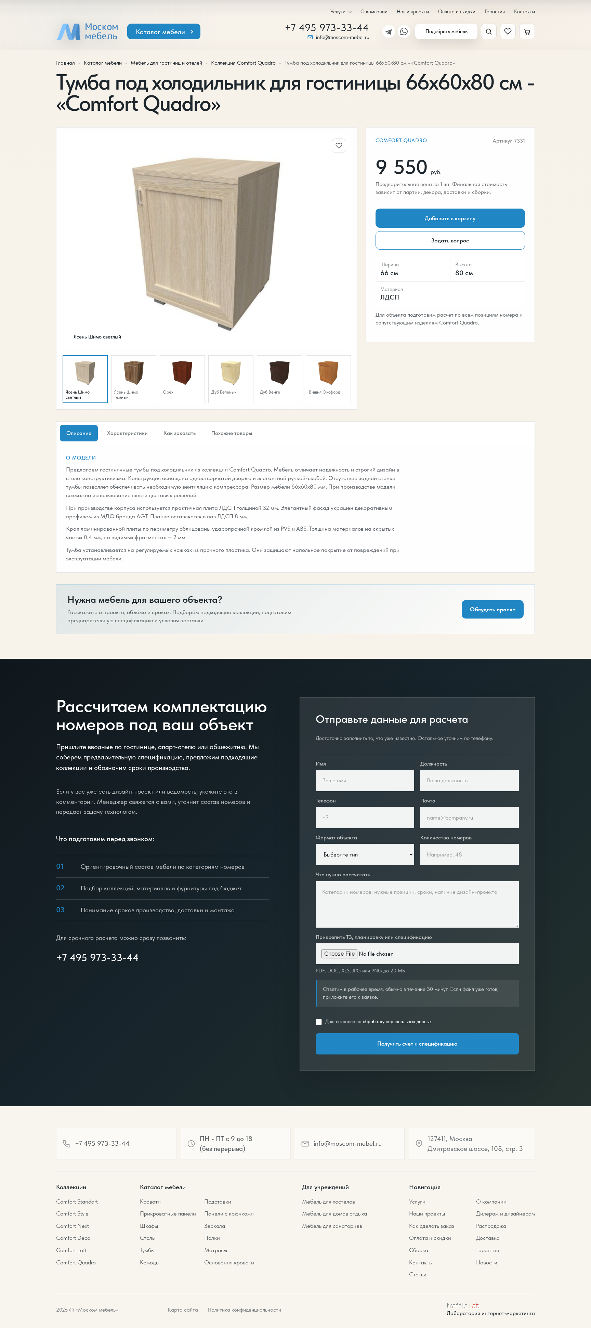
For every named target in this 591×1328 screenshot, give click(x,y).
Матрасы (215, 1250)
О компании (374, 11)
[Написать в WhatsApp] (404, 31)
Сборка (418, 1250)
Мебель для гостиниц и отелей (166, 62)
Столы (148, 1237)
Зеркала (214, 1225)
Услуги (337, 11)
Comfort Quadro (401, 140)
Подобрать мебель (446, 31)
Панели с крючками (229, 1213)
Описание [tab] (78, 433)
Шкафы (149, 1225)
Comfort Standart (77, 1201)
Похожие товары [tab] (231, 433)
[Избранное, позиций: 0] (508, 31)
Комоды (149, 1262)
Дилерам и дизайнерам (505, 1213)
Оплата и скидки (456, 11)
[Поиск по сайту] (489, 31)
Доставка (488, 1237)
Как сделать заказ (431, 1225)
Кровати (150, 1201)
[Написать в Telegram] (388, 31)
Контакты (524, 11)
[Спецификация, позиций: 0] (527, 31)
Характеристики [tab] (127, 433)
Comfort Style (72, 1213)
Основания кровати (229, 1262)
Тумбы (147, 1250)
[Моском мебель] (87, 31)
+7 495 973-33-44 (327, 28)
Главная (65, 62)
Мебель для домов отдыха (334, 1213)
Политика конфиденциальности (244, 1309)
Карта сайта (183, 1309)
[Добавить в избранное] (339, 145)
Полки (212, 1237)
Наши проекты (413, 11)
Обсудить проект (492, 609)
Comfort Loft (71, 1250)
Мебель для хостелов (328, 1201)
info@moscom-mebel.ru (342, 37)
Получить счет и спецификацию (417, 1043)
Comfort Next (72, 1225)
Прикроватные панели (168, 1213)
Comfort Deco (73, 1237)
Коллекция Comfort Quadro (243, 62)
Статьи (417, 1274)
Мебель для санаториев (332, 1225)
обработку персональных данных (397, 1021)
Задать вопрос (450, 240)
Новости (486, 1262)
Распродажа (491, 1225)
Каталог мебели (160, 32)
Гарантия (495, 11)
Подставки (217, 1201)
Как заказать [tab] (179, 433)
